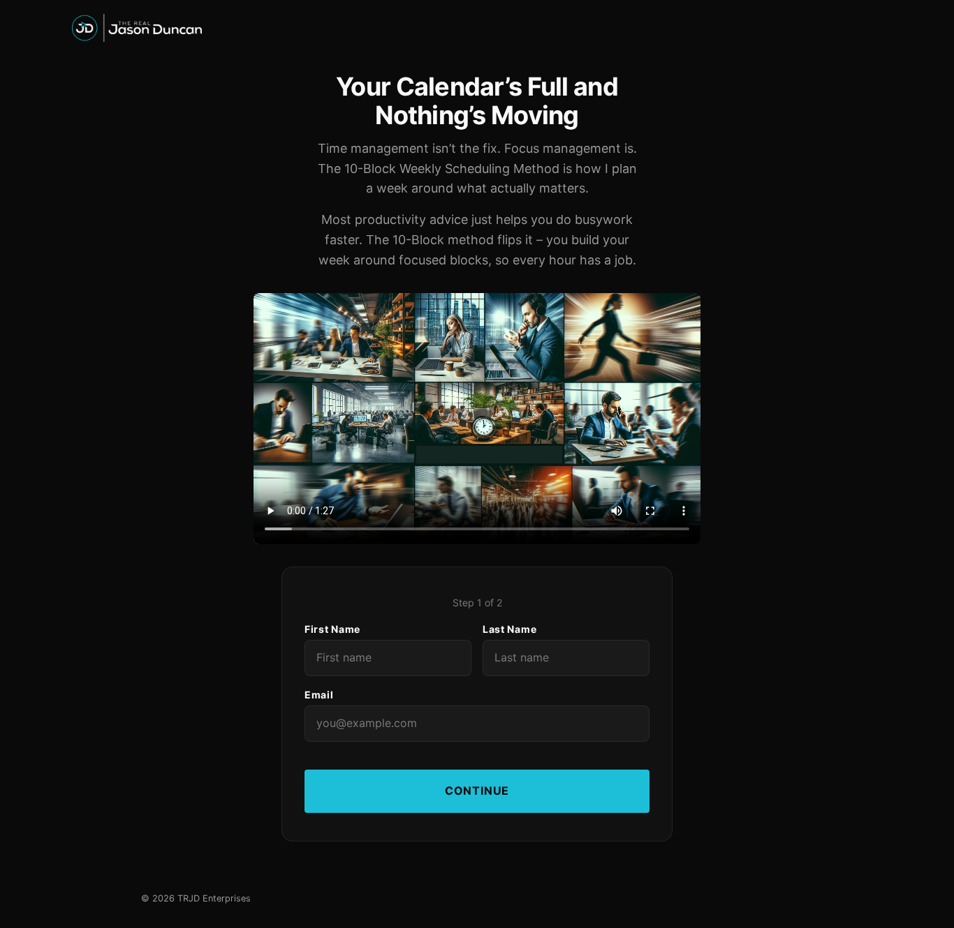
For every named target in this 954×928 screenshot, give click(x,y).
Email (319, 695)
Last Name (509, 629)
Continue (477, 791)
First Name (332, 629)
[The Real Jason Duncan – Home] (477, 28)
